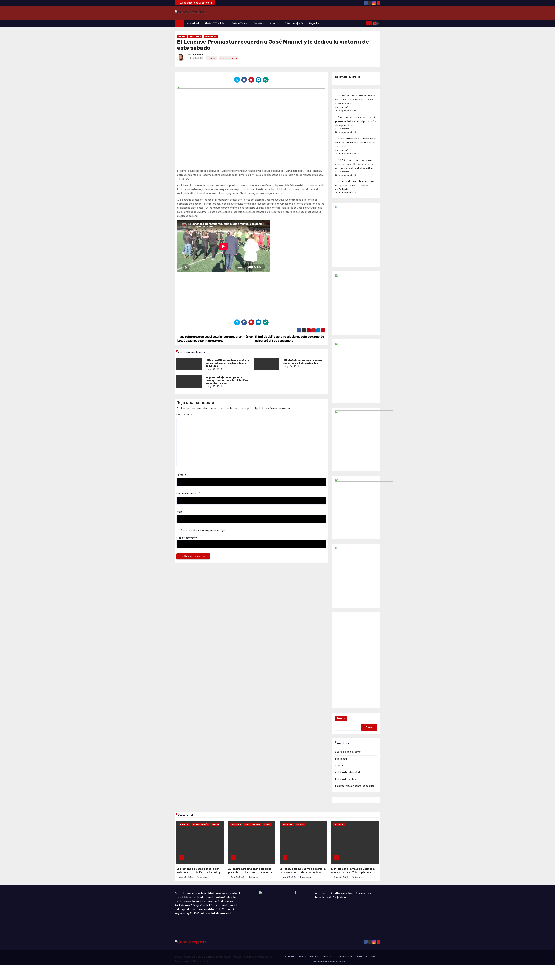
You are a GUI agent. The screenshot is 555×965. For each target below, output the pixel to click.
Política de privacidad (347, 772)
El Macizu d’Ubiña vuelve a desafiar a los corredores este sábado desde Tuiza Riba (227, 363)
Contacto (340, 765)
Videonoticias (210, 36)
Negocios (314, 23)
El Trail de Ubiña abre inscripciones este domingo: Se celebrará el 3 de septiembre (289, 339)
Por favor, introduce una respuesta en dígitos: (202, 530)
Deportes (259, 23)
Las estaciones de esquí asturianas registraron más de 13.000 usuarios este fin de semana (215, 339)
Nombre (182, 475)
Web (179, 511)
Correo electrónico (188, 493)
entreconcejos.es (294, 23)
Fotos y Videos (195, 36)
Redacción (198, 54)
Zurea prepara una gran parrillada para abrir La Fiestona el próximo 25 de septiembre (355, 121)
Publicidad (341, 758)
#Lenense (211, 58)
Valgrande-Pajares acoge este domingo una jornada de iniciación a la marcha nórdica (227, 380)
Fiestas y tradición (215, 23)
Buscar (341, 718)
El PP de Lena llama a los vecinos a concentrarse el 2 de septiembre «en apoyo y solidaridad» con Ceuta (355, 164)
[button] (362, 23)
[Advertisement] (251, 296)
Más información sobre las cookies (354, 786)
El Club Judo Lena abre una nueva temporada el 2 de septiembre (303, 361)
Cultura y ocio (239, 23)
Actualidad (193, 23)
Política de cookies (345, 779)
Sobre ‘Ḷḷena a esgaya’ (348, 752)
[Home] (179, 23)
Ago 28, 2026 (215, 369)
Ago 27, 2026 (215, 386)
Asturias (274, 23)
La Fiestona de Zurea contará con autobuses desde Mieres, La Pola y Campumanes (355, 99)
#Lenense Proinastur (228, 58)
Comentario (184, 414)
